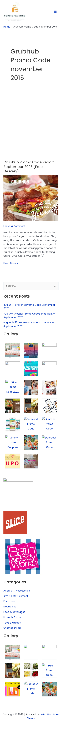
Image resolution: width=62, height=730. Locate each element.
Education (9, 601)
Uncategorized (12, 628)
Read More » (10, 263)
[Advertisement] (31, 127)
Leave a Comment (14, 226)
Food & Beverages (14, 612)
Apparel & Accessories (16, 590)
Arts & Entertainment (15, 596)
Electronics (9, 606)
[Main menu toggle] (55, 11)
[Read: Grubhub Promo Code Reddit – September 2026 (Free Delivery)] (31, 198)
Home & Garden (12, 617)
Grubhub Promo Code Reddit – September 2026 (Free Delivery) (30, 167)
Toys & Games (12, 622)
